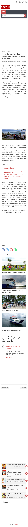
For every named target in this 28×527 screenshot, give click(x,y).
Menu (3, 11)
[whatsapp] (15, 249)
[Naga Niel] (5, 7)
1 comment (23, 61)
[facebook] (3, 249)
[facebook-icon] (16, 2)
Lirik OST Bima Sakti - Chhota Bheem (16, 464)
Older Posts (23, 387)
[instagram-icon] (25, 2)
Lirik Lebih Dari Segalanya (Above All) (16, 479)
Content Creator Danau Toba (13, 346)
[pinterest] (11, 249)
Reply (7, 357)
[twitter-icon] (22, 2)
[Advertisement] (14, 33)
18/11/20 (8, 348)
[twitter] (7, 249)
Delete (10, 357)
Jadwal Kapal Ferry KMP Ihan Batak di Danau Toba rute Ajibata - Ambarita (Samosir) (13, 176)
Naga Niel (16, 524)
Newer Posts (5, 387)
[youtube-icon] (19, 2)
